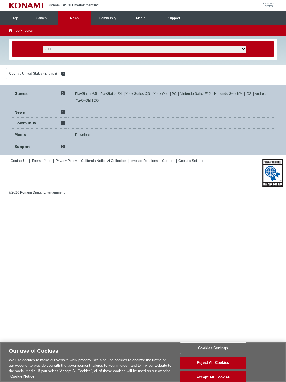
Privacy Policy (66, 161)
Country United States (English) (33, 74)
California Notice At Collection (103, 161)
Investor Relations (144, 161)
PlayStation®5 (86, 94)
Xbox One (160, 94)
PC (174, 94)
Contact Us (19, 161)
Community (107, 18)
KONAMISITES (268, 5)
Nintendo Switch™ (228, 94)
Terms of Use (41, 161)
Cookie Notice (22, 376)
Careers (168, 161)
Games (41, 18)
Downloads (83, 135)
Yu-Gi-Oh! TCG (87, 100)
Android (261, 94)
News (74, 18)
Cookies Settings (213, 348)
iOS (248, 94)
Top (15, 18)
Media (141, 18)
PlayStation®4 (111, 94)
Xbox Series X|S (137, 94)
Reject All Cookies (213, 362)
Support (174, 18)
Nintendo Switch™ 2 (195, 94)
